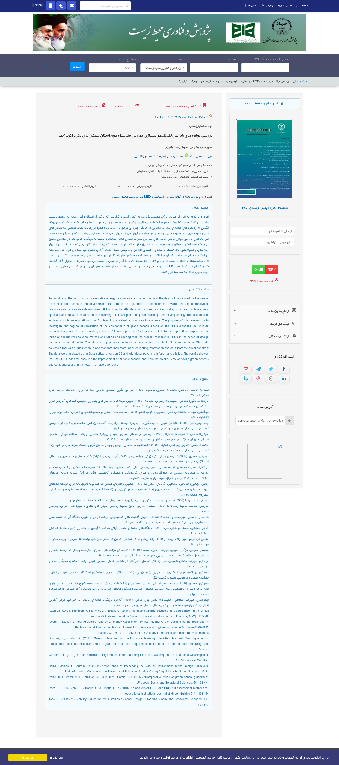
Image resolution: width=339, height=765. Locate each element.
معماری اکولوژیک (180, 196)
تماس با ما (252, 5)
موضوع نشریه (127, 59)
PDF (270, 269)
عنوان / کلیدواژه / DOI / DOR (271, 59)
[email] (71, 5)
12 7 (264, 207)
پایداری (195, 196)
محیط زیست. (120, 196)
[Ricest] (50, 5)
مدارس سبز (135, 196)
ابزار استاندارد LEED (156, 196)
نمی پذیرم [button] (56, 757)
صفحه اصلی (300, 81)
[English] (37, 5)
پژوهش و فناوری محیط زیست (264, 103)
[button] (138, 757)
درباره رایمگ (267, 5)
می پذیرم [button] (27, 757)
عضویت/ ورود (284, 5)
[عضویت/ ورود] (61, 5)
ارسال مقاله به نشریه (279, 231)
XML (257, 269)
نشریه (183, 59)
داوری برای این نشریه (279, 242)
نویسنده (233, 59)
